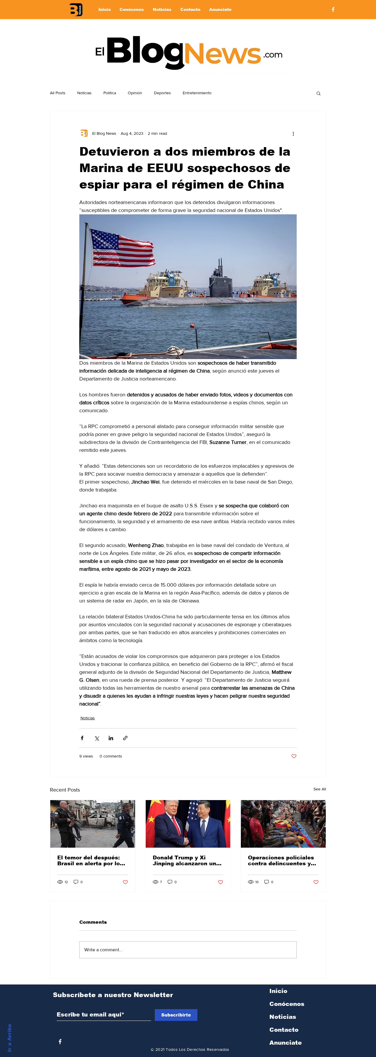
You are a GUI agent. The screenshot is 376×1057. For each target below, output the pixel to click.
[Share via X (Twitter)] (96, 738)
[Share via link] (125, 738)
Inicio (278, 991)
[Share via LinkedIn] (111, 738)
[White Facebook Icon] (60, 1041)
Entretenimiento (197, 92)
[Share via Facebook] (82, 738)
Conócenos (286, 1004)
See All (319, 789)
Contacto (283, 1029)
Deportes (162, 92)
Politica (109, 92)
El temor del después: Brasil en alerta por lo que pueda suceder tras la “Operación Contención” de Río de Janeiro (91, 860)
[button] (318, 93)
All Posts (58, 92)
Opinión (135, 92)
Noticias (84, 92)
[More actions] (293, 133)
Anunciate (285, 1042)
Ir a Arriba (9, 1038)
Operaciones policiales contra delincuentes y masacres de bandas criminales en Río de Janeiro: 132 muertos (281, 860)
